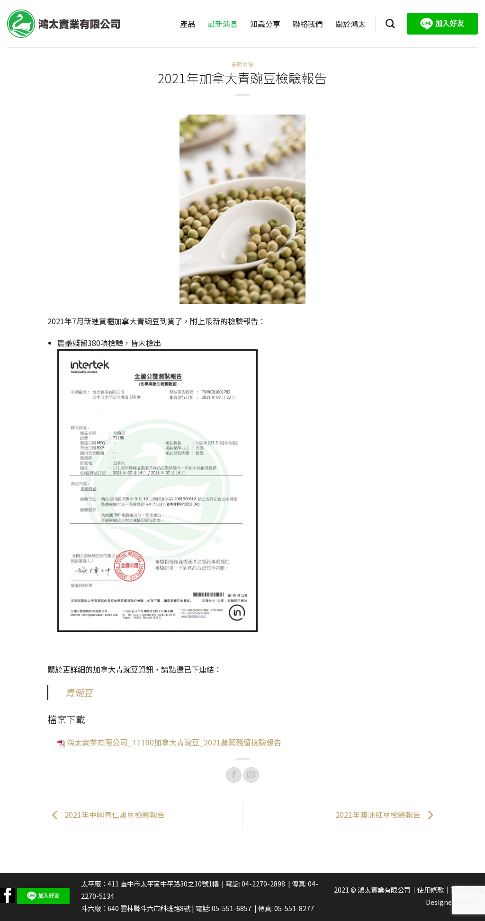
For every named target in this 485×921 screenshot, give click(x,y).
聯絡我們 (308, 23)
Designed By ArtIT (455, 902)
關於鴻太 (350, 23)
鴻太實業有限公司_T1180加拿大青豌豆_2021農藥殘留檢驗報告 (174, 742)
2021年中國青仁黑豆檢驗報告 (114, 814)
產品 (187, 23)
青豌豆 (78, 692)
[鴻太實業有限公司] (63, 23)
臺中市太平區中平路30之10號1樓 (169, 883)
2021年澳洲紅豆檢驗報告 (378, 814)
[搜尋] (390, 23)
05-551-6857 (231, 908)
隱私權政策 (467, 889)
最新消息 (222, 23)
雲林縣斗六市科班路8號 (155, 908)
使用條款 (430, 889)
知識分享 (265, 23)
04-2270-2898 (263, 883)
